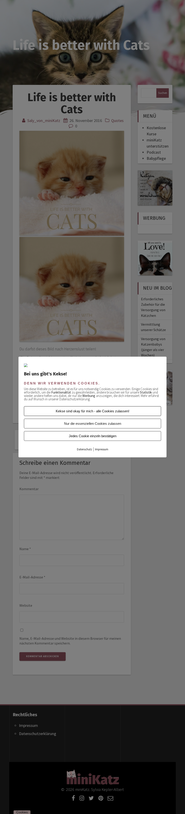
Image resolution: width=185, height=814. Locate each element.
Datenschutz (84, 449)
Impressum (101, 449)
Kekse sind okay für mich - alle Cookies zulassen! (92, 411)
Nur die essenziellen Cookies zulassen (92, 423)
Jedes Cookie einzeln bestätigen (92, 436)
